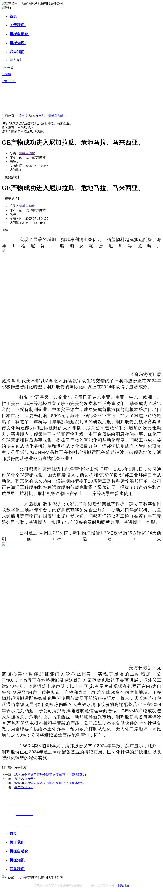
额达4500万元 (23, 779)
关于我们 (18, 25)
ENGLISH (9, 81)
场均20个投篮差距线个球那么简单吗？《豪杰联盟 (49, 774)
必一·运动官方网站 (31, 115)
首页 (13, 16)
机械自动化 (19, 34)
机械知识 (18, 43)
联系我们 (18, 52)
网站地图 (123, 885)
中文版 (6, 74)
